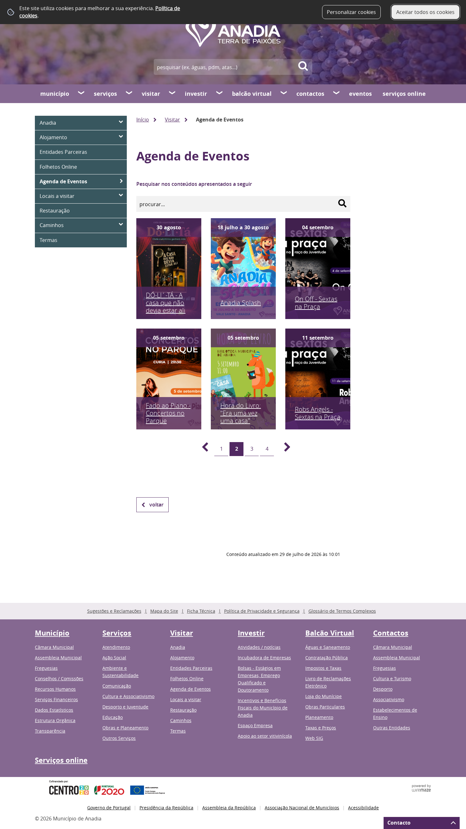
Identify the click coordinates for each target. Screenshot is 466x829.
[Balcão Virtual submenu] (284, 93)
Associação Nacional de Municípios (302, 808)
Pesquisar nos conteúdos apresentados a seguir (194, 183)
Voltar (156, 504)
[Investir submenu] (220, 93)
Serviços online (404, 94)
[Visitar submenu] (172, 93)
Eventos (360, 94)
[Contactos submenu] (337, 93)
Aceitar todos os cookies (425, 12)
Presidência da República (166, 808)
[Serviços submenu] (129, 93)
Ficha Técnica (201, 611)
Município (54, 94)
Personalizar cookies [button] (351, 12)
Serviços (105, 94)
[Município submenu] (81, 93)
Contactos (310, 94)
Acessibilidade (363, 808)
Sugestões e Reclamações (114, 611)
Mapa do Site (164, 611)
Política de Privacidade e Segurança (262, 611)
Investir (196, 94)
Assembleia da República (229, 808)
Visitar (151, 94)
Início (142, 119)
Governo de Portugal (109, 808)
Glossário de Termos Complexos (342, 611)
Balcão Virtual (252, 94)
